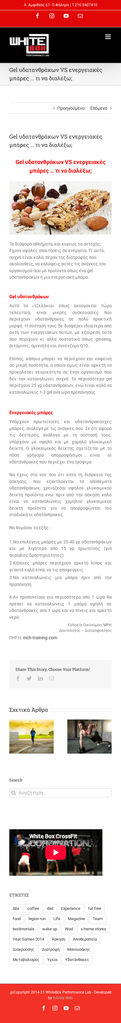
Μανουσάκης (78, 949)
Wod (69, 929)
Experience (70, 908)
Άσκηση (58, 939)
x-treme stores (93, 929)
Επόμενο (98, 108)
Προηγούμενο (71, 108)
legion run (37, 918)
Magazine (76, 918)
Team (98, 918)
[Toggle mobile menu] (108, 36)
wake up (49, 929)
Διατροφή (51, 949)
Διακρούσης (23, 949)
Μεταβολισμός (26, 959)
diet (50, 908)
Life (56, 918)
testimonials (23, 929)
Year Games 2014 (28, 939)
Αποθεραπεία (85, 939)
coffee (33, 908)
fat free (94, 908)
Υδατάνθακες (77, 959)
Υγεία (52, 959)
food (17, 918)
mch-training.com (40, 637)
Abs (16, 908)
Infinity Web (63, 998)
